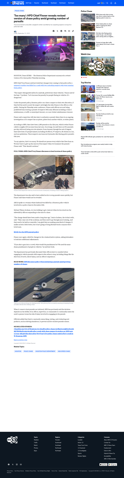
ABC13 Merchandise (110, 458)
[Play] (98, 66)
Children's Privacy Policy (30, 470)
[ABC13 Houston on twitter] (12, 464)
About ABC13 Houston (110, 440)
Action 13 (80, 442)
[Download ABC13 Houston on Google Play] (112, 464)
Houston (36, 3)
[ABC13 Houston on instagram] (16, 464)
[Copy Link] (73, 31)
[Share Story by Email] (69, 31)
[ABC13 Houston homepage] (17, 3)
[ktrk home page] (12, 440)
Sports (79, 453)
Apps (35, 450)
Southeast (54, 3)
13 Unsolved (81, 448)
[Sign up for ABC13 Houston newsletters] (21, 464)
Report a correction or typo (20, 340)
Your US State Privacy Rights (43, 470)
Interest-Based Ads (63, 470)
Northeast (71, 3)
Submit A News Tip (109, 453)
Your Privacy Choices (19, 470)
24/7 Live (28, 3)
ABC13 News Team (109, 445)
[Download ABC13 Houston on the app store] (103, 464)
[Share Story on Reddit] (61, 31)
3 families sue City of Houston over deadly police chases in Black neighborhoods (44, 329)
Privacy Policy (10, 470)
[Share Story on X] (57, 31)
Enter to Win (107, 450)
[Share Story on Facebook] (53, 31)
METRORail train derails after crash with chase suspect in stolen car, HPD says (43, 331)
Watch (35, 445)
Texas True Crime (82, 445)
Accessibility (107, 456)
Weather (36, 440)
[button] (8, 3)
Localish (80, 440)
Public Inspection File (73, 470)
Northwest (62, 3)
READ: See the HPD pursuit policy (26, 232)
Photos (36, 448)
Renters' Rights (82, 456)
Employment (107, 448)
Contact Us (107, 442)
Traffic (35, 442)
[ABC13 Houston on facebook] (8, 464)
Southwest (45, 3)
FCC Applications (83, 470)
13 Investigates (82, 450)
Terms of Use (54, 470)
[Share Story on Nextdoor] (65, 31)
